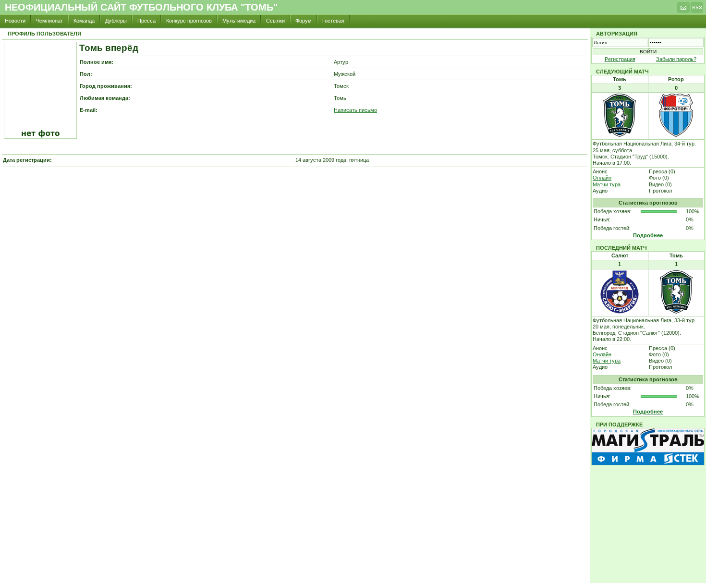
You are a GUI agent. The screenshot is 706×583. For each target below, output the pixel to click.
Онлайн (602, 178)
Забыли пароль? (676, 59)
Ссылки (275, 21)
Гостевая (333, 21)
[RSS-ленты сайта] (697, 10)
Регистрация (620, 59)
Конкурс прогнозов (189, 21)
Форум (303, 21)
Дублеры (116, 21)
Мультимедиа (239, 21)
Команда (84, 21)
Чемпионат (49, 21)
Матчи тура (607, 184)
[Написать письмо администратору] (683, 10)
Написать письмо (355, 110)
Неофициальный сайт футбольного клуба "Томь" (141, 7)
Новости (15, 21)
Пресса (146, 21)
